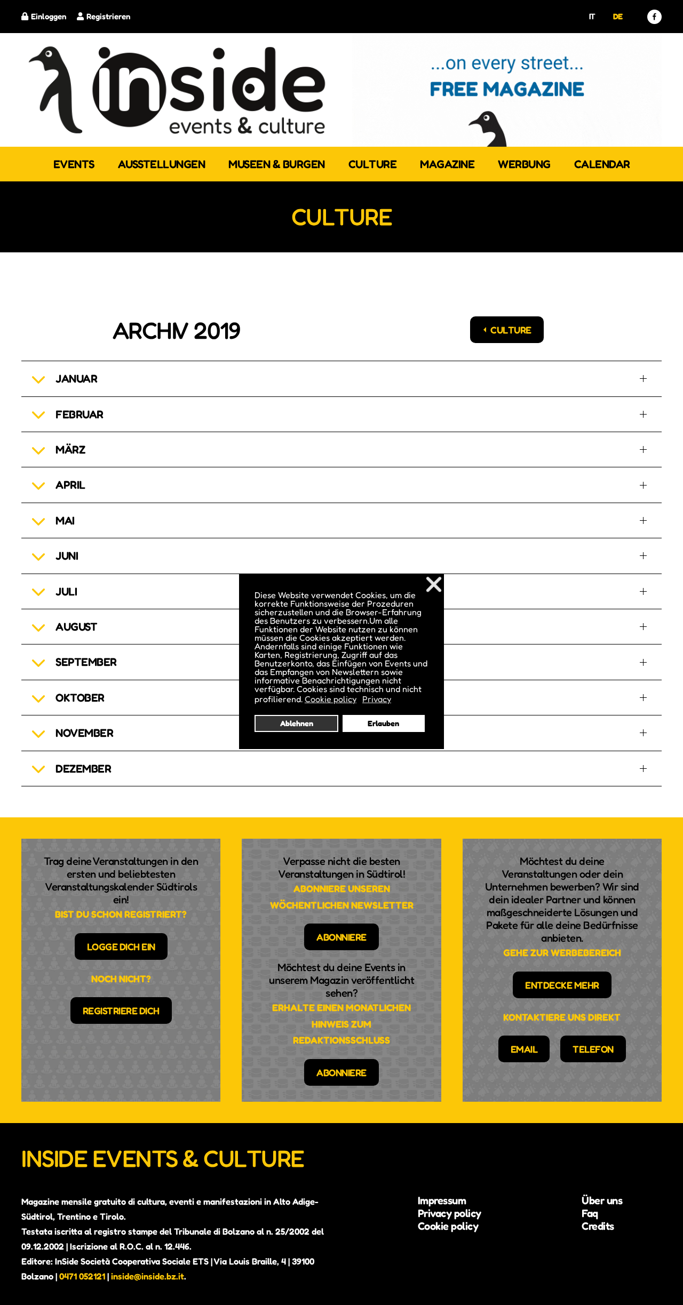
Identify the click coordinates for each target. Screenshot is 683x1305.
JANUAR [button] (76, 378)
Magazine (447, 164)
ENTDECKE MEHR (562, 985)
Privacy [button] (376, 699)
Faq (590, 1213)
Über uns (602, 1200)
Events (73, 164)
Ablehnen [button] (296, 723)
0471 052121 (82, 1276)
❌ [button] (433, 584)
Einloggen (48, 16)
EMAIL (524, 1049)
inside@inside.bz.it (147, 1276)
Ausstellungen (161, 164)
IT (592, 16)
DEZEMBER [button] (83, 768)
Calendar (602, 164)
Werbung (524, 164)
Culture (372, 164)
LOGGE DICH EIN (121, 946)
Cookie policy (448, 1226)
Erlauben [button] (383, 723)
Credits (598, 1226)
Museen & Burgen (276, 164)
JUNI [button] (66, 555)
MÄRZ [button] (70, 449)
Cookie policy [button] (330, 699)
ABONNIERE (341, 937)
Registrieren (108, 16)
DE (618, 16)
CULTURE (510, 330)
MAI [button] (65, 520)
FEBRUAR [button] (79, 414)
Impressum (442, 1200)
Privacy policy (449, 1213)
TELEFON (593, 1049)
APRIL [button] (70, 484)
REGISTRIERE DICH (121, 1010)
